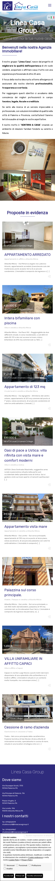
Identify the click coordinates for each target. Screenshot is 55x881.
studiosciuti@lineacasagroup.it (15, 824)
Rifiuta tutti (20, 876)
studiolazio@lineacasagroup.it (15, 832)
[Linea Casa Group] (20, 6)
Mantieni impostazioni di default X (39, 836)
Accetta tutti (8, 876)
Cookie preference (35, 857)
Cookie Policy (14, 860)
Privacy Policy (26, 860)
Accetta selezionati (34, 876)
